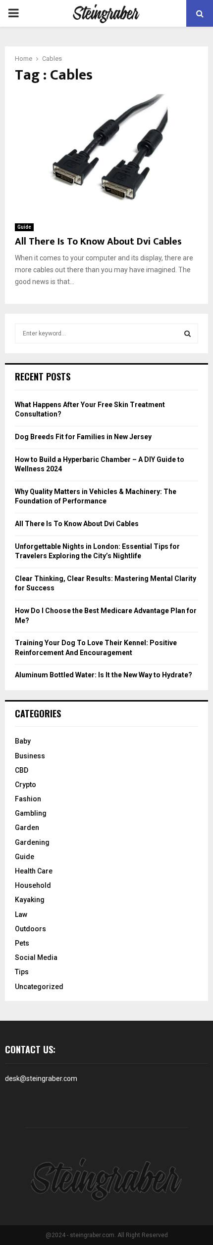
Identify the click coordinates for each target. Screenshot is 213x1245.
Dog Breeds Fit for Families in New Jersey (83, 437)
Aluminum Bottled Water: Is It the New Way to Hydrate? (103, 675)
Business (30, 756)
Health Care (34, 871)
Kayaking (30, 900)
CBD (21, 770)
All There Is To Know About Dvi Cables (98, 241)
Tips (22, 972)
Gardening (32, 842)
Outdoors (30, 929)
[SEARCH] (187, 333)
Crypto (25, 784)
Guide (24, 227)
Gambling (31, 813)
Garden (27, 827)
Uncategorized (39, 987)
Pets (22, 943)
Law (21, 914)
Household (33, 885)
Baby (23, 741)
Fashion (28, 799)
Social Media (36, 957)
